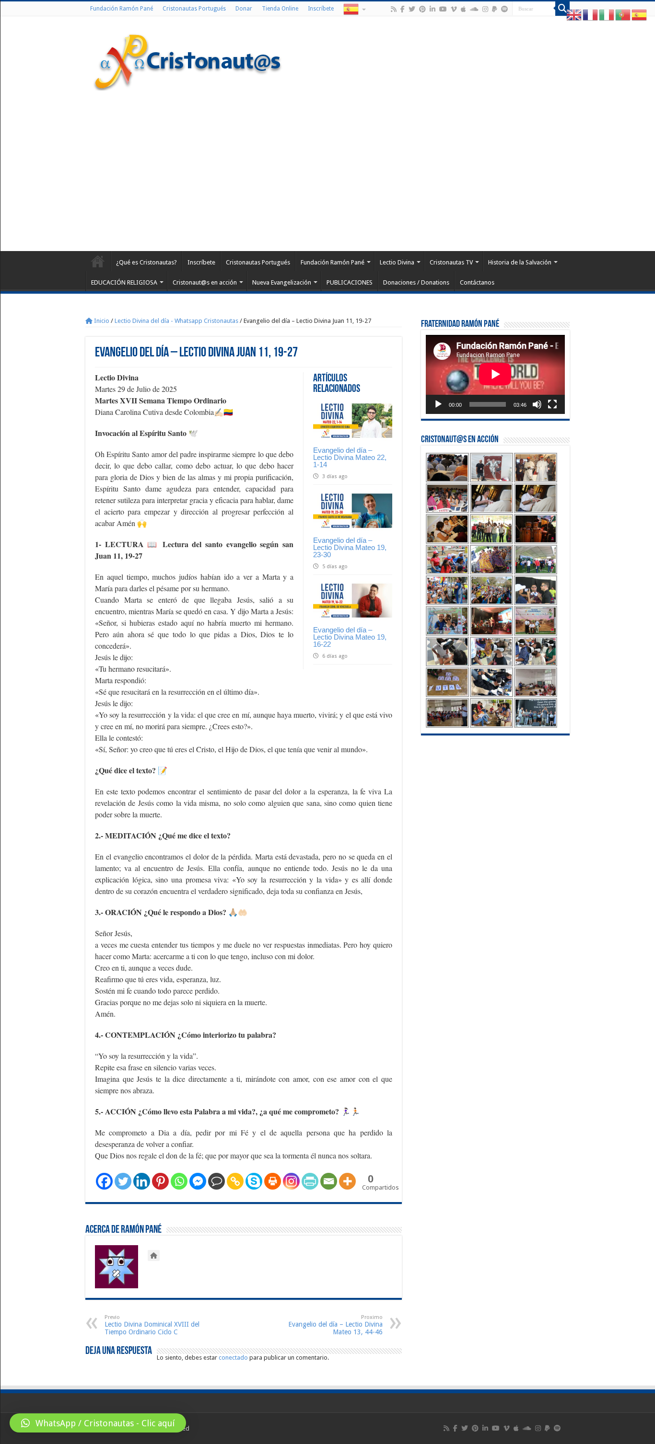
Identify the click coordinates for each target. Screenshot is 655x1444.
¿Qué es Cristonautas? (146, 262)
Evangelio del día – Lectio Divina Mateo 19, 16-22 (349, 637)
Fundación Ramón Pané (121, 8)
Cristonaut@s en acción (205, 282)
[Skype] (254, 1181)
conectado (233, 1357)
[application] (495, 374)
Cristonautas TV (451, 262)
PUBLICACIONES (350, 282)
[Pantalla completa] (552, 404)
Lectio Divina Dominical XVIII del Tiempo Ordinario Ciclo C (152, 1325)
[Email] (328, 1181)
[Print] (272, 1181)
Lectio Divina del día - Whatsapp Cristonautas (176, 320)
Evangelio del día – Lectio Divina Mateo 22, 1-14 (349, 457)
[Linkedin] (141, 1181)
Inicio (101, 320)
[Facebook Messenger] (197, 1181)
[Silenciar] (537, 404)
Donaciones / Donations (416, 282)
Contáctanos (477, 282)
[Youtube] (443, 9)
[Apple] (463, 9)
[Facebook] (402, 9)
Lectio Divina (397, 262)
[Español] (354, 8)
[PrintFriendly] (310, 1181)
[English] (574, 14)
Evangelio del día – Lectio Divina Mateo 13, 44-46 (335, 1325)
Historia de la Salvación (519, 262)
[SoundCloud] (474, 9)
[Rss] (394, 9)
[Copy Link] (235, 1181)
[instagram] (485, 9)
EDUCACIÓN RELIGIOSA (124, 282)
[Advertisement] (327, 170)
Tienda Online (280, 8)
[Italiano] (607, 14)
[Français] (591, 14)
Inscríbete (321, 8)
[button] (98, 1423)
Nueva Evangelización (281, 282)
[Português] (623, 14)
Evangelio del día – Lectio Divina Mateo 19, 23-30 (349, 547)
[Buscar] (562, 8)
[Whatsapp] (179, 1181)
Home (97, 261)
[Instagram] (291, 1181)
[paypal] (494, 9)
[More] (347, 1181)
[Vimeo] (454, 9)
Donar (243, 8)
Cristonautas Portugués (194, 8)
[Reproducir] (438, 404)
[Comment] (216, 1181)
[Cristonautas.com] (188, 59)
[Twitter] (412, 9)
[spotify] (504, 9)
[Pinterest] (422, 9)
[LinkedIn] (432, 9)
